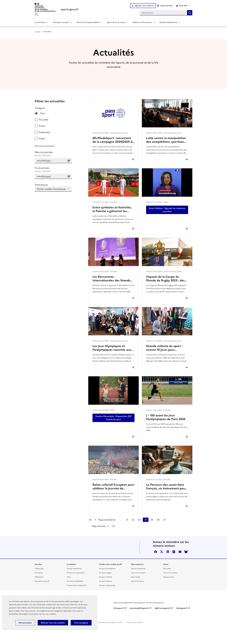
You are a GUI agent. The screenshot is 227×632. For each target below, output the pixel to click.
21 (127, 519)
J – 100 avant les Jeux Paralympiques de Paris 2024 (165, 417)
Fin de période (43, 169)
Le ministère (40, 22)
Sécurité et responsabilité (88, 22)
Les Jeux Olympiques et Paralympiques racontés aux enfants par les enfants (111, 348)
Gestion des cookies (134, 622)
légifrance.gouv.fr (163, 608)
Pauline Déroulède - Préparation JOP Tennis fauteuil (113, 418)
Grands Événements (74, 568)
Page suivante (98, 526)
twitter (161, 551)
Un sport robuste (105, 577)
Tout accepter (81, 622)
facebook (155, 551)
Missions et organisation (76, 573)
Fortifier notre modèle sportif (110, 564)
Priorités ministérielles (75, 581)
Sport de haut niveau (116, 22)
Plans (69, 577)
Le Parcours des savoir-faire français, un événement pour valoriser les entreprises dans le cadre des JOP (166, 486)
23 (139, 519)
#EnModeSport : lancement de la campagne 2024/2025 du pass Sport (113, 140)
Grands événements (168, 22)
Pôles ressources (137, 564)
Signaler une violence (144, 5)
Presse (42, 126)
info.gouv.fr (118, 608)
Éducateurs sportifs (42, 581)
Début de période (44, 154)
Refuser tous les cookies (53, 622)
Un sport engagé (105, 573)
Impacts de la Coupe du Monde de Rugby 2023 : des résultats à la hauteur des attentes (165, 278)
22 (133, 519)
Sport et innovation (138, 573)
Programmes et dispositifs (76, 585)
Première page (90, 520)
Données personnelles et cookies (110, 622)
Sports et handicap (138, 568)
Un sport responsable (107, 585)
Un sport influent (105, 581)
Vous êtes (183, 5)
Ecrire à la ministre (170, 573)
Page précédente (106, 519)
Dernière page (113, 526)
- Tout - (42, 113)
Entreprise (38, 573)
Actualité (43, 119)
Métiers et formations (142, 22)
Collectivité (39, 568)
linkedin (167, 551)
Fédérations (39, 577)
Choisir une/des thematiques (51, 189)
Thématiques (41, 184)
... (121, 519)
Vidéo (42, 138)
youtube (180, 551)
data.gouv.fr (181, 608)
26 (158, 519)
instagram (173, 551)
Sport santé (135, 577)
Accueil (37, 31)
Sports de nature (137, 581)
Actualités (167, 568)
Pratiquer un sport (61, 22)
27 (164, 519)
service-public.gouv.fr (139, 608)
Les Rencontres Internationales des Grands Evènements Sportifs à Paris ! (112, 278)
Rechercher (189, 12)
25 (152, 519)
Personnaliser (25, 622)
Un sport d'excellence (107, 568)
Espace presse (166, 5)
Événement (44, 132)
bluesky (186, 551)
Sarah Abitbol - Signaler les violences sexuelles (167, 210)
